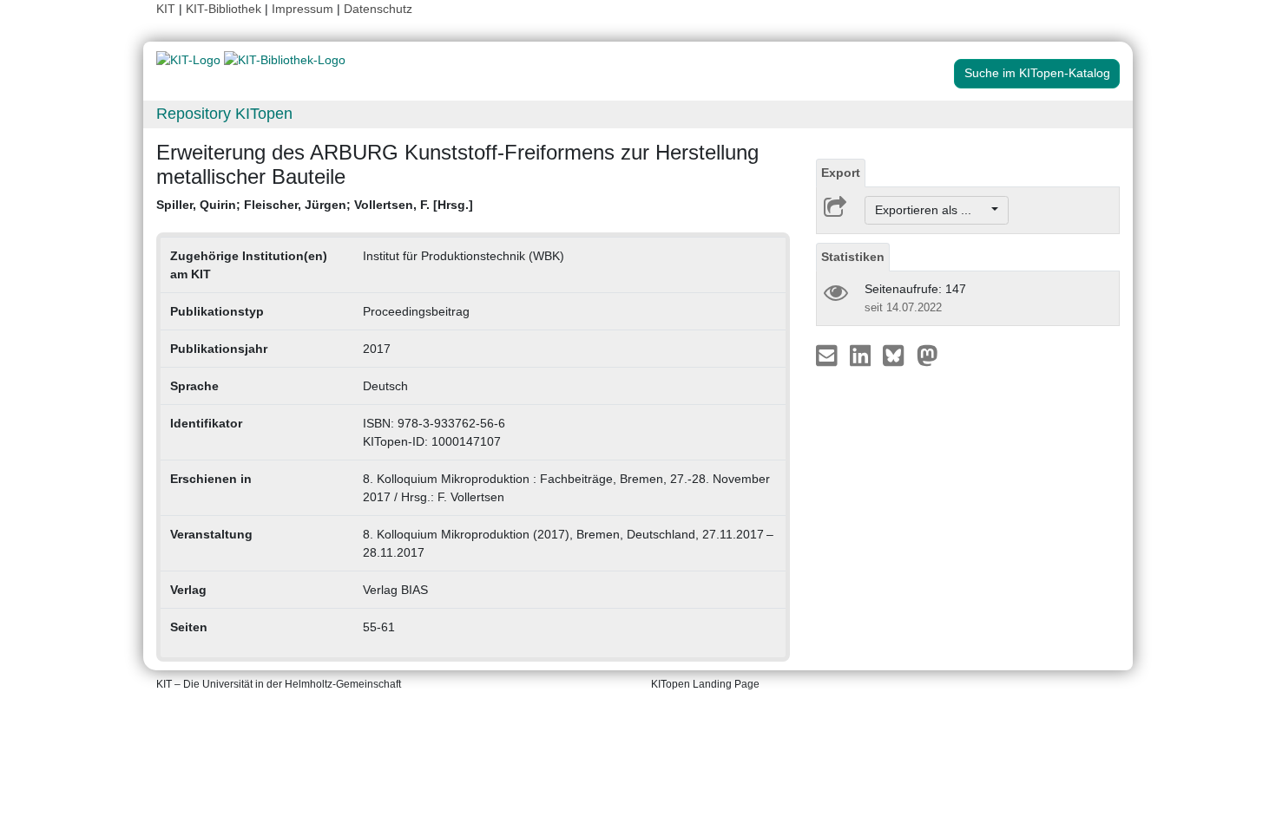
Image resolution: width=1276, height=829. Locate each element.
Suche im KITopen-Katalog (1037, 73)
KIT (165, 9)
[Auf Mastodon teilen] (927, 355)
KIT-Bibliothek (225, 9)
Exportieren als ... (932, 210)
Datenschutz (378, 9)
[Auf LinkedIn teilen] (862, 355)
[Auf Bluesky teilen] (898, 355)
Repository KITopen (224, 113)
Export (840, 173)
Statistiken (853, 257)
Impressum (302, 9)
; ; (314, 205)
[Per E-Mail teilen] (828, 355)
